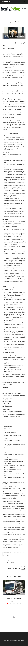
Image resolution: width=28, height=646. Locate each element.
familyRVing (6, 2)
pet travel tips (6, 555)
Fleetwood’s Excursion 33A (14, 598)
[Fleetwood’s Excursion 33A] (14, 587)
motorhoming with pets (18, 552)
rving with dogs (7, 552)
